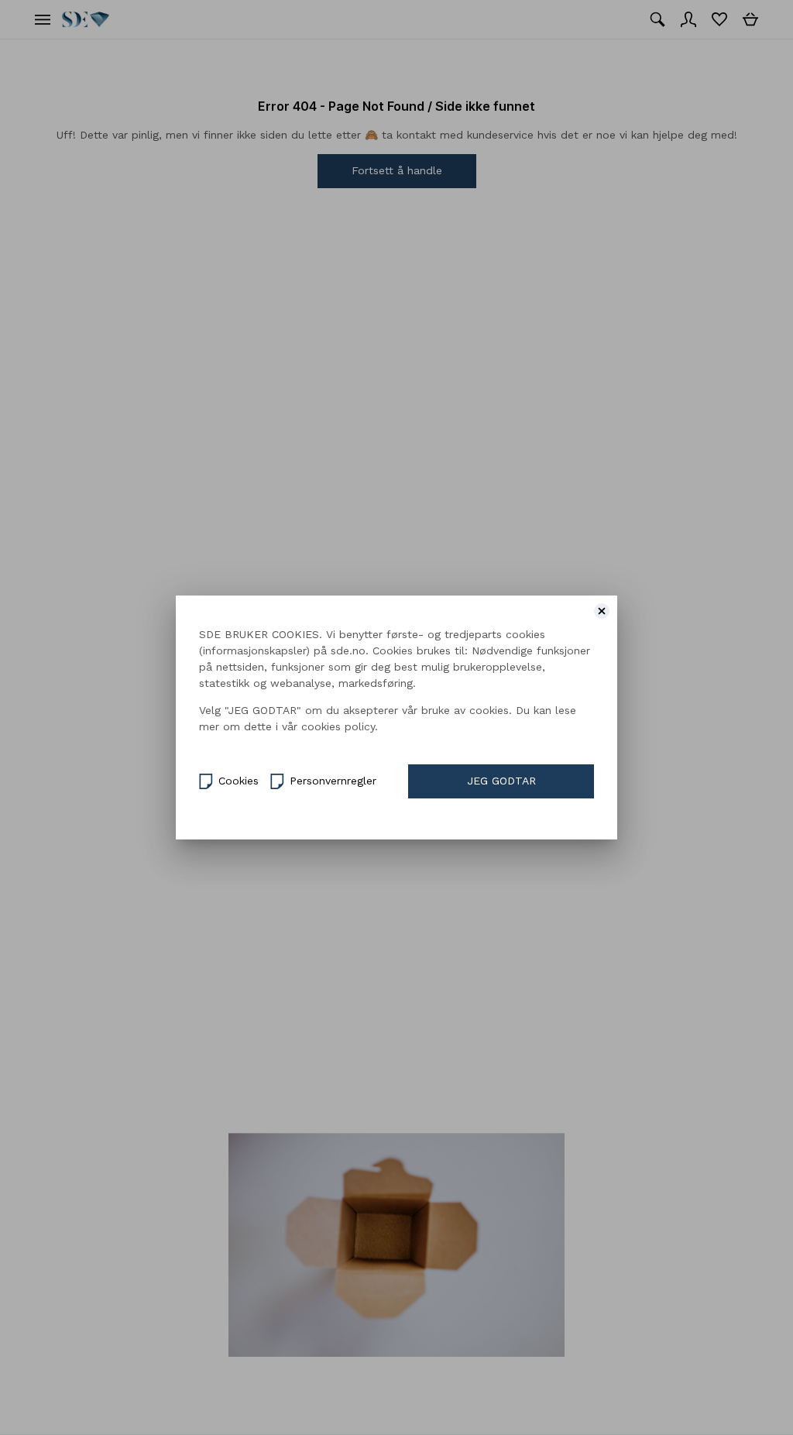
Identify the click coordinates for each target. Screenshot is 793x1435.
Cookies (238, 780)
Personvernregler (333, 780)
